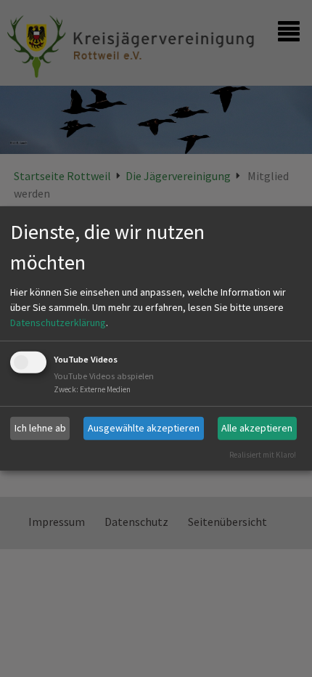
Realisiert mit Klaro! (262, 454)
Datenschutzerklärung (58, 322)
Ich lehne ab (40, 427)
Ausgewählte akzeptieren (144, 427)
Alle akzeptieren (256, 427)
